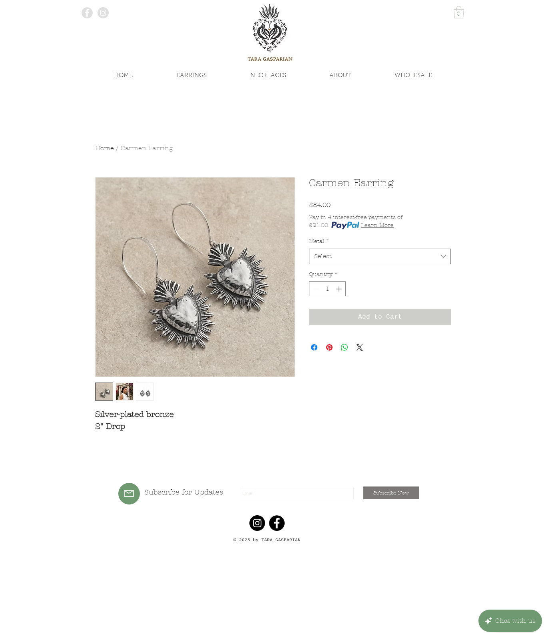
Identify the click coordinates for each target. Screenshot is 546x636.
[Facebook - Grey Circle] (87, 12)
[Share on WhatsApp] (344, 347)
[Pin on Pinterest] (329, 347)
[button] (459, 12)
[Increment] (340, 289)
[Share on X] (360, 347)
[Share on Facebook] (314, 347)
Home (104, 148)
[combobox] (380, 256)
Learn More (377, 225)
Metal (319, 241)
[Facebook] (277, 523)
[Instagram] (257, 523)
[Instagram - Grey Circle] (103, 12)
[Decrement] (315, 289)
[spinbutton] (327, 289)
